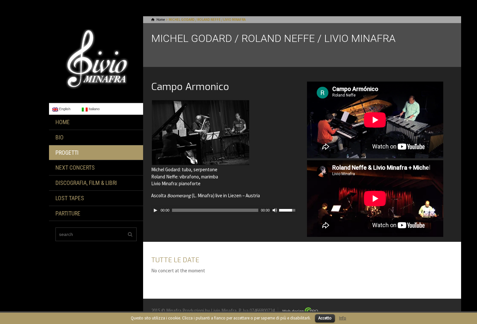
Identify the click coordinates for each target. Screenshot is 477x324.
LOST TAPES (69, 198)
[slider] (288, 209)
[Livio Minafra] (96, 59)
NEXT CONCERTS (75, 167)
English (64, 109)
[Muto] (274, 210)
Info (342, 318)
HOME (62, 122)
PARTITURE (67, 213)
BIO (59, 137)
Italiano (94, 109)
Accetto (325, 318)
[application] (224, 210)
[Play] (155, 210)
